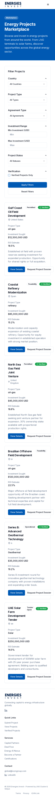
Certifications (11, 758)
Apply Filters (27, 185)
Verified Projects (12, 730)
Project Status (15, 155)
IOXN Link (35, 793)
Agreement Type (17, 110)
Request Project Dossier (39, 269)
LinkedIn (12, 775)
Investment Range (17, 126)
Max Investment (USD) (19, 141)
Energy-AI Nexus (12, 751)
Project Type (15, 94)
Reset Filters (27, 191)
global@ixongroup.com (15, 771)
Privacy (26, 793)
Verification (14, 171)
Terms (18, 793)
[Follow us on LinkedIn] (6, 710)
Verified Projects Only (22, 175)
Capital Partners (12, 743)
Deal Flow (9, 747)
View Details (16, 269)
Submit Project (11, 723)
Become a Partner (13, 755)
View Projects (11, 726)
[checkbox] (9, 175)
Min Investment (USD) (18, 130)
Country (12, 78)
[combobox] (27, 84)
